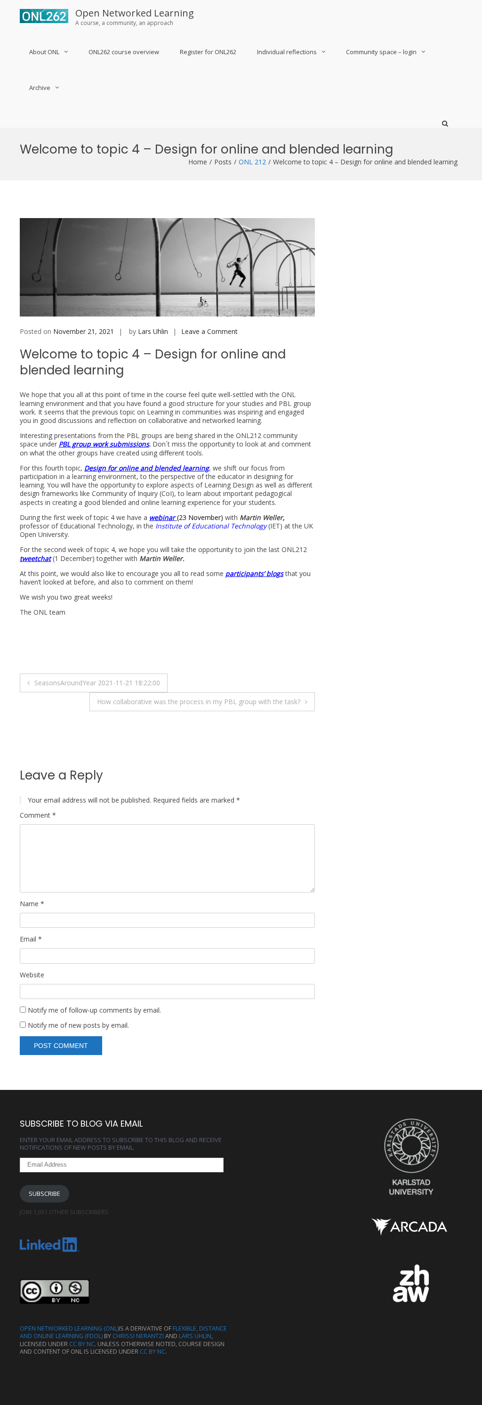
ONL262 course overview (123, 52)
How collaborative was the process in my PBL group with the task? (198, 701)
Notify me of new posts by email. (78, 1025)
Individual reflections (287, 52)
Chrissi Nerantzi (138, 1336)
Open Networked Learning (134, 13)
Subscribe (44, 1194)
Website (32, 975)
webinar (162, 517)
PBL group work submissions (104, 443)
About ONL (44, 52)
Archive (39, 87)
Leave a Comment (209, 331)
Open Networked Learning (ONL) (69, 1328)
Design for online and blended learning (146, 467)
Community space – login (381, 52)
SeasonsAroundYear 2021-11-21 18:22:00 (97, 682)
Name (32, 904)
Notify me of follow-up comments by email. (94, 1010)
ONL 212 (252, 161)
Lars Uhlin (153, 331)
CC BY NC (82, 1344)
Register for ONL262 (208, 52)
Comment (38, 815)
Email (31, 939)
